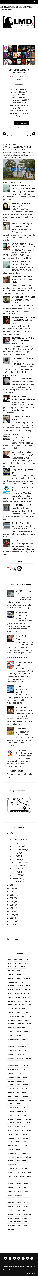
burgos (21, 1005)
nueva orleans (12, 1146)
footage (23, 1069)
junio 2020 (17, 859)
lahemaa (10, 1104)
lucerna (27, 1123)
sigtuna (18, 1184)
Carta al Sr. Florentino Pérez (22, 452)
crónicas (11, 1028)
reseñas (10, 1172)
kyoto (29, 1100)
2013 (11, 905)
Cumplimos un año (22, 750)
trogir (18, 1206)
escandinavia (12, 1050)
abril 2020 (16, 872)
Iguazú (17, 1096)
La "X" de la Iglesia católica (21, 378)
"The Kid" (14, 540)
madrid (10, 1126)
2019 (12, 885)
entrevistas (22, 1047)
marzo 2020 (17, 875)
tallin (10, 1195)
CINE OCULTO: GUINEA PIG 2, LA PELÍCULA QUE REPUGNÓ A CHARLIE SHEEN (22, 340)
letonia (23, 1107)
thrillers (11, 1203)
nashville (25, 1138)
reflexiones (12, 1165)
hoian (27, 1088)
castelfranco (12, 1009)
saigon (22, 1176)
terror (20, 1199)
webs (19, 1225)
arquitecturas (12, 982)
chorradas (19, 1012)
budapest (28, 1001)
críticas (21, 1024)
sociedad (26, 1184)
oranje (18, 1149)
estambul (11, 1058)
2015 (12, 898)
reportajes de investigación (17, 1168)
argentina (27, 978)
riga (23, 1172)
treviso (10, 1206)
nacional (11, 1138)
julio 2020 (16, 856)
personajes (24, 1153)
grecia (25, 1077)
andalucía (11, 974)
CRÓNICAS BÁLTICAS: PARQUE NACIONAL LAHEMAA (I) (17, 148)
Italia (22, 1100)
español (10, 1054)
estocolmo (20, 1058)
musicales (25, 1134)
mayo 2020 (17, 868)
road (29, 1172)
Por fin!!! (14, 434)
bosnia (18, 997)
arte (21, 982)
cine (22, 1016)
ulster (10, 1210)
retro (17, 1172)
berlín (10, 993)
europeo (10, 1062)
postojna (11, 1161)
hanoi (18, 1085)
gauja (18, 1077)
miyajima (28, 1130)
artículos (11, 986)
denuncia (18, 1031)
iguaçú (10, 1096)
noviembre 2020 (19, 843)
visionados (17, 1222)
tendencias (11, 1199)
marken (24, 1126)
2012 (12, 908)
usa (24, 1210)
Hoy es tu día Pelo (22, 707)
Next (29, 59)
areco (19, 978)
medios (10, 1130)
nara (18, 1138)
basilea (27, 989)
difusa (10, 1035)
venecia (10, 1214)
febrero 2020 (18, 878)
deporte (26, 1031)
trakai (26, 1203)
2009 (12, 918)
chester (10, 1012)
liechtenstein (21, 1111)
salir (29, 1176)
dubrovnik (18, 1043)
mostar (10, 1134)
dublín (10, 1043)
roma (9, 1176)
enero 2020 (17, 882)
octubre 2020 (18, 846)
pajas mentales (13, 1153)
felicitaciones (13, 1066)
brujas (20, 1001)
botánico (25, 997)
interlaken (25, 1096)
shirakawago (27, 1180)
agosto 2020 (17, 853)
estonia (28, 1058)
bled (29, 993)
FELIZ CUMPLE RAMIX (15, 771)
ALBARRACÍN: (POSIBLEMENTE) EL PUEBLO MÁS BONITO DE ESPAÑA (22, 279)
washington (11, 1225)
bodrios (10, 997)
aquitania (11, 978)
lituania (11, 1119)
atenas (28, 986)
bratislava (11, 1001)
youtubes (11, 1229)
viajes (18, 1214)
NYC (21, 1146)
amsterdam (11, 970)
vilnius (24, 1218)
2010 (12, 915)
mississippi (19, 1130)
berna (17, 993)
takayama (27, 1191)
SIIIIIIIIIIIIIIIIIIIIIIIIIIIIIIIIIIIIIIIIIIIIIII (17, 657)
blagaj (23, 993)
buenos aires (12, 1005)
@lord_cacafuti (12, 939)
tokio (19, 1203)
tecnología (18, 1195)
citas (29, 1016)
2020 (12, 836)
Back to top (29, 1273)
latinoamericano (13, 1107)
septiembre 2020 (19, 849)
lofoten (19, 1123)
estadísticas (20, 1054)
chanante (22, 1009)
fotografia (11, 1073)
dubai (24, 1039)
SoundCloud (11, 1187)
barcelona (19, 989)
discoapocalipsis (13, 1039)
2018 (12, 888)
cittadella (11, 1020)
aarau (15, 967)
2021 (12, 833)
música (17, 1134)
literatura (25, 1115)
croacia (28, 1024)
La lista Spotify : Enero (20, 523)
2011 (11, 911)
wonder (26, 1225)
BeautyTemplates (19, 1267)
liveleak (28, 1119)
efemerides (11, 1047)
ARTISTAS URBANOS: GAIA (21, 505)
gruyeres (11, 1081)
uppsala (17, 1210)
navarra (10, 1142)
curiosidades (21, 1028)
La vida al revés (22, 729)
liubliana (20, 1119)
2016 (12, 895)
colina (20, 1020)
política (28, 1157)
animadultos (21, 974)
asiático (20, 986)
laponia (18, 1104)
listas (17, 1115)
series (19, 1180)
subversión (11, 1191)
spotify (26, 1187)
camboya (28, 1005)
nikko (17, 1142)
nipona (24, 1142)
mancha (17, 1126)
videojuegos (27, 1214)
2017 (12, 892)
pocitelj (19, 1157)
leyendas (11, 1111)
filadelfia (24, 1066)
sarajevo (11, 1180)
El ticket (19, 686)
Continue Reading (22, 123)
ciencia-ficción (13, 1016)
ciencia (27, 1012)
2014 (12, 901)
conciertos (11, 1024)
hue (18, 1092)
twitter (25, 1206)
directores (18, 1035)
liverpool (11, 1123)
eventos (18, 1062)
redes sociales (21, 1161)
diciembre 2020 (18, 840)
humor (24, 1092)
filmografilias (13, 1069)
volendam (27, 1222)
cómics (27, 1020)
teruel (27, 1199)
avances (10, 989)
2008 (12, 921)
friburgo (21, 1073)
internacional (12, 1100)
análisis (20, 970)
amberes (22, 967)
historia (20, 1088)
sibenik (10, 1184)
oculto (27, 1146)
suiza (19, 1191)
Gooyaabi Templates (9, 1270)
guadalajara (20, 1081)
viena (10, 1218)
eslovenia (22, 1050)
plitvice (11, 1157)
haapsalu (11, 1085)
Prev (24, 59)
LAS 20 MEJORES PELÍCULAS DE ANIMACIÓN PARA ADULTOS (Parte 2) (23, 320)
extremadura (27, 1062)
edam (25, 1043)
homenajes (11, 1092)
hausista (25, 1085)
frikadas (11, 1077)
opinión (10, 1149)
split (19, 1187)
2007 (12, 924)
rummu (15, 1176)
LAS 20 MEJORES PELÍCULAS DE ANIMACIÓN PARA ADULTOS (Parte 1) (23, 300)
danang (10, 1031)
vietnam (16, 1218)
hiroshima (11, 1088)
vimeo (10, 1222)
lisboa (10, 1115)
